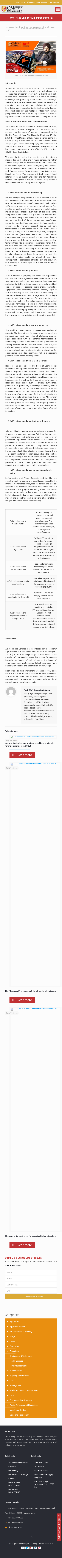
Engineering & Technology (21, 1356)
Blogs (12, 1336)
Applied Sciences (17, 1326)
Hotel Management (18, 1366)
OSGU (12, 1395)
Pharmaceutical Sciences (21, 1400)
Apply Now (39, 1466)
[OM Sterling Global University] (12, 9)
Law (12, 1380)
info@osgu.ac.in (15, 1527)
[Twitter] (27, 1548)
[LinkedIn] (35, 1548)
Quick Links (54, 2)
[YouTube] (31, 1548)
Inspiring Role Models (19, 1376)
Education (14, 1351)
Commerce (14, 1346)
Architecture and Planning (21, 1331)
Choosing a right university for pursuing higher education (30, 1236)
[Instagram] (39, 1548)
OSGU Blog (13, 1470)
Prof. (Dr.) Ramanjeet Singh (32, 27)
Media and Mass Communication (24, 1390)
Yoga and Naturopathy (19, 1415)
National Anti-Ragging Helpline (44, 1475)
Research (12, 1466)
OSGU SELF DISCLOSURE (14, 1490)
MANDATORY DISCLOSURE (14, 1483)
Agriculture (14, 1322)
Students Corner (41, 1462)
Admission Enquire (59, 1527)
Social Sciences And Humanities (24, 1405)
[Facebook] (23, 1548)
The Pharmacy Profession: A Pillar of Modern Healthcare (30, 991)
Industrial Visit (16, 1371)
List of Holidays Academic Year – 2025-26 (44, 1484)
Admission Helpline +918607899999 (31, 2)
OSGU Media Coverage (18, 1474)
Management (15, 1385)
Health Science (16, 1361)
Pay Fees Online (41, 1470)
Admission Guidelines (18, 1462)
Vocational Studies (18, 1410)
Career (12, 1341)
